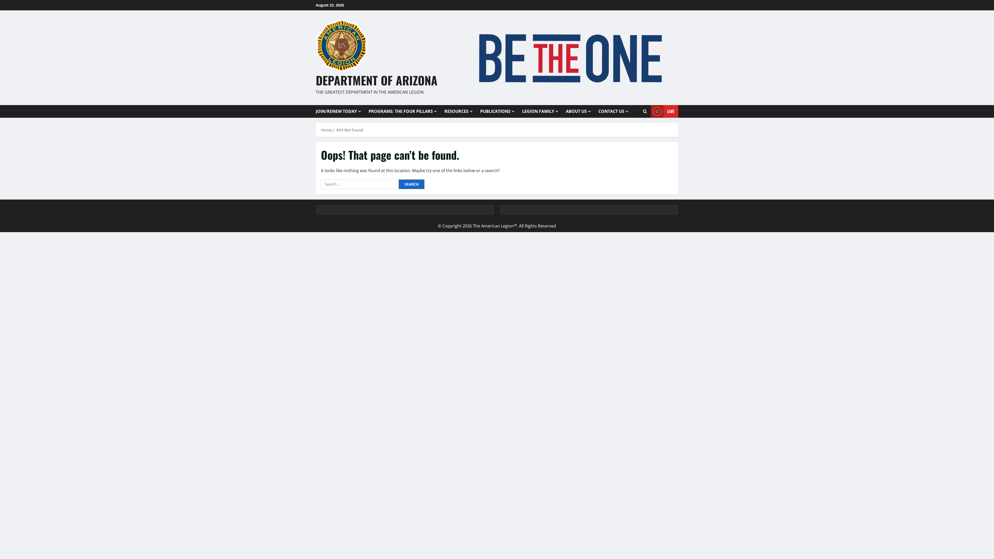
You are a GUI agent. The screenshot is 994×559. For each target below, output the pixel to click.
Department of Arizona (376, 80)
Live (670, 111)
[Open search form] (645, 111)
